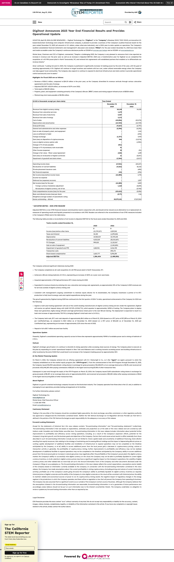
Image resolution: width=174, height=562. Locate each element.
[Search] (126, 22)
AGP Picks (6, 3)
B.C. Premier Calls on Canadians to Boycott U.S (21, 3)
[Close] (35, 523)
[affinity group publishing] (21, 283)
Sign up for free (20, 553)
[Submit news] (21, 274)
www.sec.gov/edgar (100, 50)
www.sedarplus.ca (127, 50)
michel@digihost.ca (44, 405)
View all (169, 3)
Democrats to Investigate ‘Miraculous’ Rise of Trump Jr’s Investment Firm (78, 3)
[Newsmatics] (21, 288)
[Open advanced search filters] (130, 22)
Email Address (11, 545)
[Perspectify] (21, 279)
